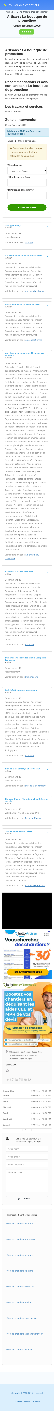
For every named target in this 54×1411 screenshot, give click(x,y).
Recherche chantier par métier (22, 1215)
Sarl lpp (29, 242)
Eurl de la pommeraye (36, 785)
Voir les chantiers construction (22, 1318)
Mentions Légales (22, 1402)
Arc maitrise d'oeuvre (35, 291)
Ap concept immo (33, 340)
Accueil (9, 11)
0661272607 (12, 1064)
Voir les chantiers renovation (21, 1239)
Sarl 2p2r (29, 755)
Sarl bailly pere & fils (35, 885)
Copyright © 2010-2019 (22, 1393)
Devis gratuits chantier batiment (32, 11)
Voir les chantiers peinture (20, 1223)
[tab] (27, 226)
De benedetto (31, 676)
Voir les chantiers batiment (20, 1349)
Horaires (28, 1130)
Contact (36, 1402)
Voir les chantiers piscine (19, 1302)
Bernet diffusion (33, 818)
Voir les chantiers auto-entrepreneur (25, 1333)
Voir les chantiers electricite (20, 1286)
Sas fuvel (29, 644)
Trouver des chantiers (22, 5)
